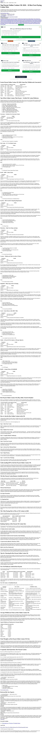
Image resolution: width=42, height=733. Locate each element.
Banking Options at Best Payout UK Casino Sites (30, 21)
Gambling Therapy (16, 723)
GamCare (11, 723)
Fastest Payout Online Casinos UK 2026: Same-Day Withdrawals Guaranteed (13, 18)
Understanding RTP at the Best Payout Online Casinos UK (16, 20)
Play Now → (10, 53)
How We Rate (18, 727)
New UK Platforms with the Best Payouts (22, 22)
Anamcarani (2, 0)
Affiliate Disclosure (13, 727)
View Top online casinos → (4, 13)
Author (1, 1)
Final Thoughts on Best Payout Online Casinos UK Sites (18, 23)
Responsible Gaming (24, 727)
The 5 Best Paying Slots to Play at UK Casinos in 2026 (12, 21)
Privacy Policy (2, 727)
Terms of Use (7, 727)
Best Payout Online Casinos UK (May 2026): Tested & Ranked (20, 19)
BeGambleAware (5, 723)
